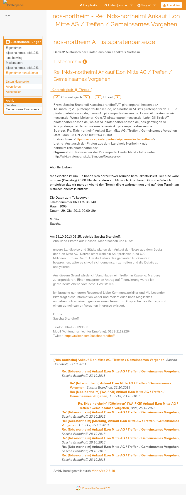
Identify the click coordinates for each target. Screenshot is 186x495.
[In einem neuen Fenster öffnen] (85, 61)
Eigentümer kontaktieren (22, 72)
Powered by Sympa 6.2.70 (96, 488)
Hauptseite (89, 5)
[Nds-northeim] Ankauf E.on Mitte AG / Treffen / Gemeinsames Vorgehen (109, 360)
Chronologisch (62, 89)
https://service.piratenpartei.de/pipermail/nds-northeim (114, 139)
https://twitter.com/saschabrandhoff (89, 335)
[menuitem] (89, 5)
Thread (84, 89)
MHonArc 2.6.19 (103, 471)
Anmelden (173, 5)
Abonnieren (13, 86)
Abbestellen (13, 92)
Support (146, 5)
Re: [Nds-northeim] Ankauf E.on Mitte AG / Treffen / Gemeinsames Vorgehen (120, 371)
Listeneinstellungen (26, 42)
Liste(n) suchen (117, 5)
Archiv (10, 100)
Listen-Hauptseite (17, 81)
